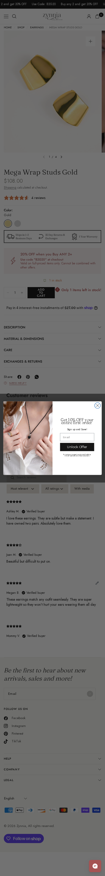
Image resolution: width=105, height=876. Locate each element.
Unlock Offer (77, 447)
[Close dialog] (97, 406)
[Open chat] (95, 866)
